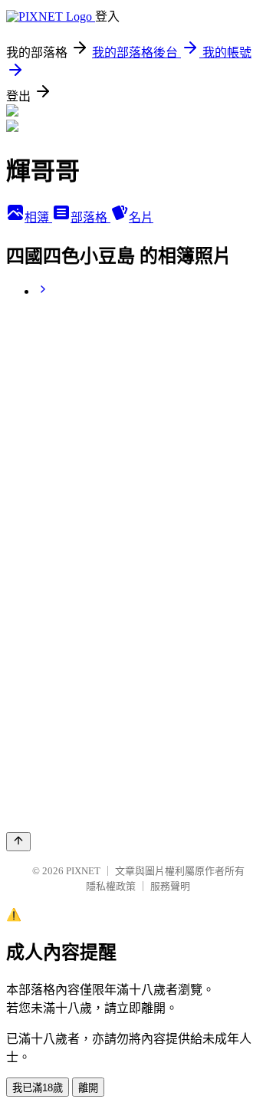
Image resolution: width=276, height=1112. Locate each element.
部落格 (90, 217)
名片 (141, 217)
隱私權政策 (111, 886)
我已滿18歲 (37, 1088)
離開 (88, 1088)
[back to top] (18, 841)
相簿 (38, 217)
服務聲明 (170, 886)
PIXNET (83, 871)
